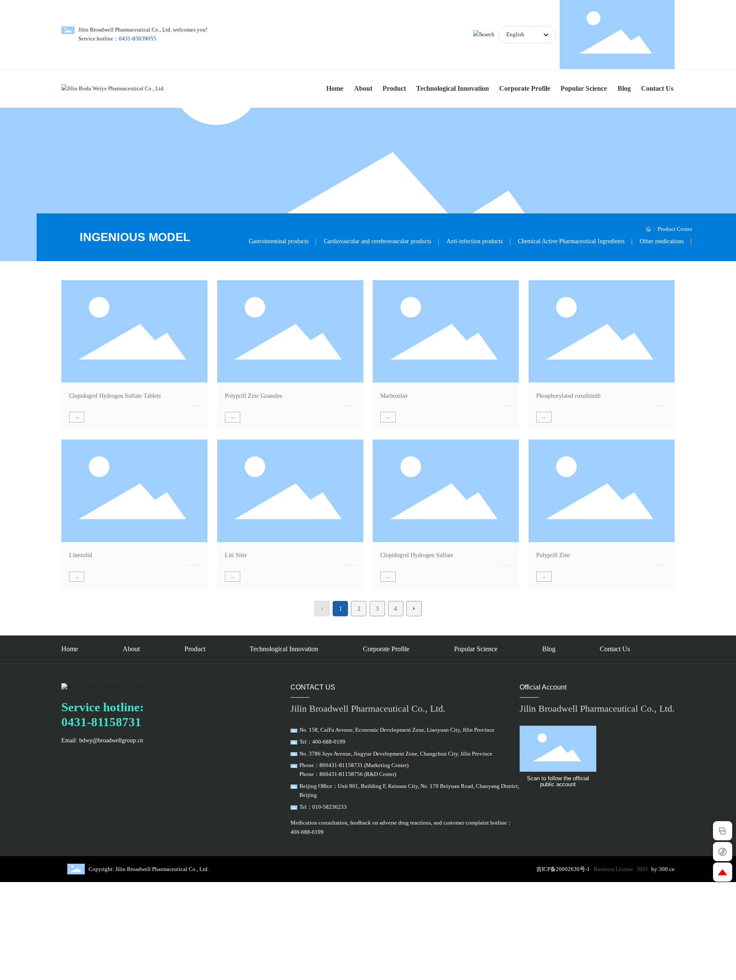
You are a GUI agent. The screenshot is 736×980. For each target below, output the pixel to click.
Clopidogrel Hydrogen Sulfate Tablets (115, 395)
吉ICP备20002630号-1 (563, 869)
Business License (613, 869)
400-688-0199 (328, 742)
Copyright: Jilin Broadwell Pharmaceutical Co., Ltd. (149, 869)
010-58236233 (329, 807)
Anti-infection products (474, 241)
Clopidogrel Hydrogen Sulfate (416, 555)
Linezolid (80, 555)
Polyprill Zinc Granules (253, 395)
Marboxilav (394, 395)
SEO (642, 869)
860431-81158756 (341, 774)
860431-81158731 (341, 765)
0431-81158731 (101, 722)
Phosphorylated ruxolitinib (568, 395)
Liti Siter (236, 555)
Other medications (662, 241)
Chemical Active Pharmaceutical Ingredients (571, 241)
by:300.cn (663, 869)
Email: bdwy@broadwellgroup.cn (102, 740)
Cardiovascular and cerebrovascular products (377, 241)
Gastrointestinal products (278, 241)
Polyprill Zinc (553, 555)
